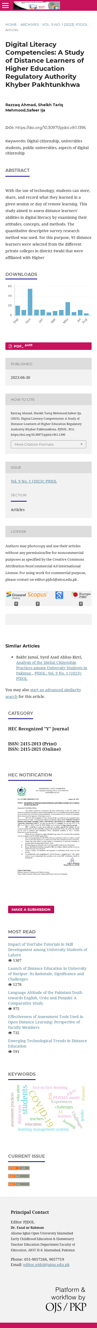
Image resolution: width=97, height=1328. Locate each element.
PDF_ (22, 346)
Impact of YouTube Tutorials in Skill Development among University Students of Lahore (47, 949)
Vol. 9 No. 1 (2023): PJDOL (65, 24)
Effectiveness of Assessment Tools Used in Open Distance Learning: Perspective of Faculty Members (45, 1022)
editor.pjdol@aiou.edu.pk (46, 1264)
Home (11, 24)
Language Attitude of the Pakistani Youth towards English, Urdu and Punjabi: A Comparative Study (45, 998)
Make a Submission (31, 909)
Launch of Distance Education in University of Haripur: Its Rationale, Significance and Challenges (47, 974)
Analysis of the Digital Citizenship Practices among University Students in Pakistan (51, 668)
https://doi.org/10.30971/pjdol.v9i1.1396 (50, 127)
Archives (29, 24)
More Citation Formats (34, 444)
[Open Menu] (5, 5)
